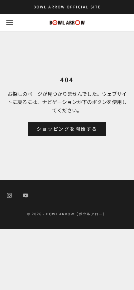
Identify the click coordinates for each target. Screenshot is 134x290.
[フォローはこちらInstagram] (9, 195)
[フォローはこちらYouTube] (25, 195)
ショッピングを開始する (67, 128)
